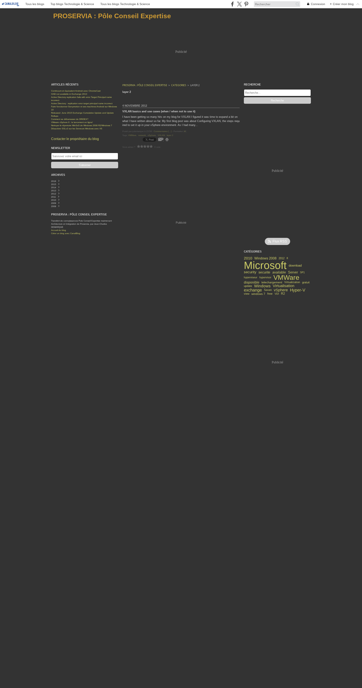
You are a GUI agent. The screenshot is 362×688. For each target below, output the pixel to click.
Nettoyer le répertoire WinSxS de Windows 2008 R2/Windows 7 (81, 125)
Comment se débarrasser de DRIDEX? (69, 119)
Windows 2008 (265, 258)
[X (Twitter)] (239, 4)
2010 (248, 258)
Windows (262, 286)
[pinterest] (246, 4)
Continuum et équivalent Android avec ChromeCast (76, 91)
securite (264, 272)
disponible (251, 282)
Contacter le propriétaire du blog (75, 139)
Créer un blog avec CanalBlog (65, 233)
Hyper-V (297, 290)
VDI (277, 294)
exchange (253, 290)
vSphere (281, 290)
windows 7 (258, 293)
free (270, 293)
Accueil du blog (58, 230)
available (279, 272)
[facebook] (232, 4)
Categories (178, 85)
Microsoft (265, 265)
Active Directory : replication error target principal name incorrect (81, 103)
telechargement (271, 282)
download (295, 265)
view (246, 294)
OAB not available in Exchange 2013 (69, 94)
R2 (283, 293)
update (248, 286)
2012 (281, 258)
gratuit (306, 282)
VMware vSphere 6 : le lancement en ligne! (72, 122)
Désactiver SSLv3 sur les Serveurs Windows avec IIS (76, 128)
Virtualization (292, 282)
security (250, 272)
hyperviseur (250, 277)
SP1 (302, 272)
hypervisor (265, 277)
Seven (268, 290)
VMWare (286, 277)
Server (293, 272)
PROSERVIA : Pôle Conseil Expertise (144, 85)
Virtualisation (283, 286)
